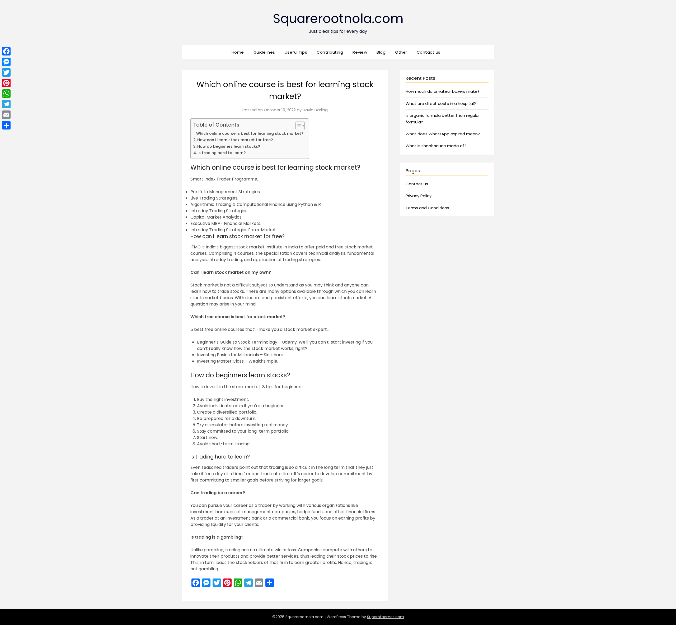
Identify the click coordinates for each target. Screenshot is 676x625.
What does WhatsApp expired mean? (443, 134)
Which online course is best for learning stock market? (249, 133)
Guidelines (264, 52)
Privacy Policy (418, 195)
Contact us (428, 52)
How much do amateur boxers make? (443, 91)
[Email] (6, 114)
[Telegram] (6, 104)
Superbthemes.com (385, 616)
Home (238, 52)
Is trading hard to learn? (222, 152)
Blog (381, 52)
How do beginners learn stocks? (228, 146)
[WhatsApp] (6, 93)
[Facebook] (6, 51)
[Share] (6, 125)
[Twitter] (6, 72)
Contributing (330, 52)
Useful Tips (296, 52)
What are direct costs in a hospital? (441, 103)
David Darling (315, 110)
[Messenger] (6, 62)
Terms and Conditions (427, 208)
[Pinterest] (6, 83)
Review (360, 52)
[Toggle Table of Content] (297, 125)
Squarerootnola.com (338, 18)
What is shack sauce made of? (436, 146)
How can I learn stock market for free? (235, 139)
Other (401, 52)
